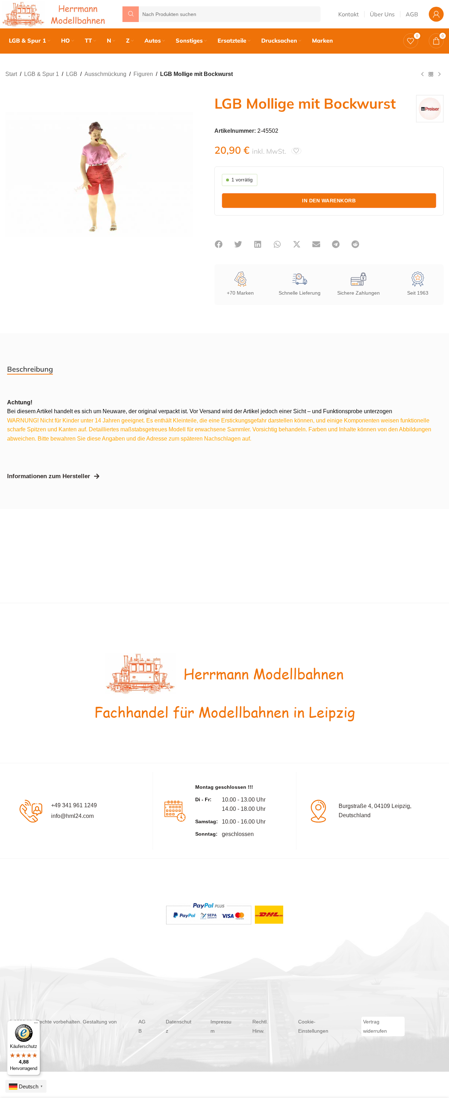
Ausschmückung (105, 74)
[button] (219, 244)
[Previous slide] (12, 174)
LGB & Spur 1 (41, 74)
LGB (71, 74)
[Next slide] (186, 174)
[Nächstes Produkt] (439, 74)
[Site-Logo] (55, 14)
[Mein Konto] (436, 14)
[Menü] (36, 1024)
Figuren (143, 74)
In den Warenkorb (329, 200)
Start (11, 74)
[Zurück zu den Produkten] (431, 74)
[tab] (30, 369)
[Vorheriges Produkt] (422, 74)
